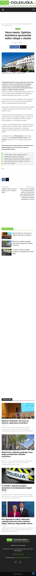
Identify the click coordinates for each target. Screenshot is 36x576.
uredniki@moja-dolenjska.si (23, 557)
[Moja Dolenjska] (18, 4)
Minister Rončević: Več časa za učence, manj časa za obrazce (15, 422)
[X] (7, 179)
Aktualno (4, 238)
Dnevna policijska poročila (6, 254)
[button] (3, 9)
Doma (3, 24)
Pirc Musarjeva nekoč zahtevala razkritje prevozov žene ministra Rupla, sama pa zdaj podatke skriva (17, 521)
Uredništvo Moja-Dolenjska (18, 545)
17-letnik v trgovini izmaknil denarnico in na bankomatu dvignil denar (23, 251)
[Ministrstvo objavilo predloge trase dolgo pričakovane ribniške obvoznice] (6, 244)
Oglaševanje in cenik (18, 554)
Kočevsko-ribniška (6, 246)
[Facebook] (3, 179)
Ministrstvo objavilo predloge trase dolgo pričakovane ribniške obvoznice (22, 243)
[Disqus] (18, 324)
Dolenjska (8, 24)
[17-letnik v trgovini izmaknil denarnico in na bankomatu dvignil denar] (6, 252)
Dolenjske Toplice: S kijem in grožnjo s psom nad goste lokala (9, 190)
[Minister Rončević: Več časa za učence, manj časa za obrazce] (6, 235)
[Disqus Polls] (18, 281)
